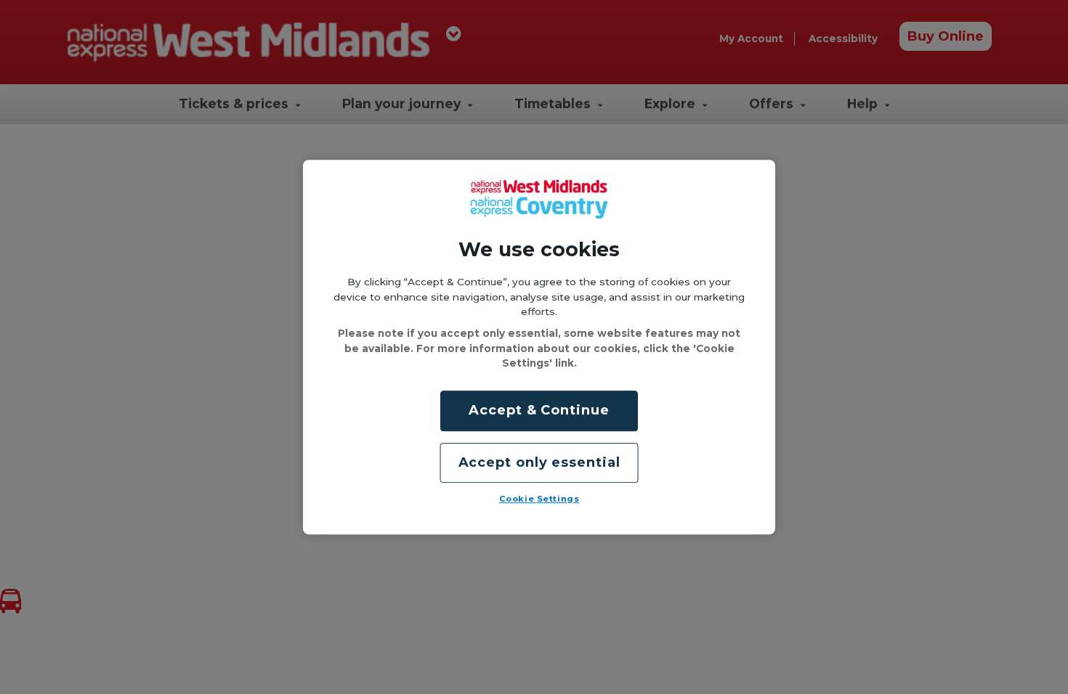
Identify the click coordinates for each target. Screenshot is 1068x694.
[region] (539, 347)
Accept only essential (539, 462)
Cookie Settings (539, 499)
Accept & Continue (539, 411)
